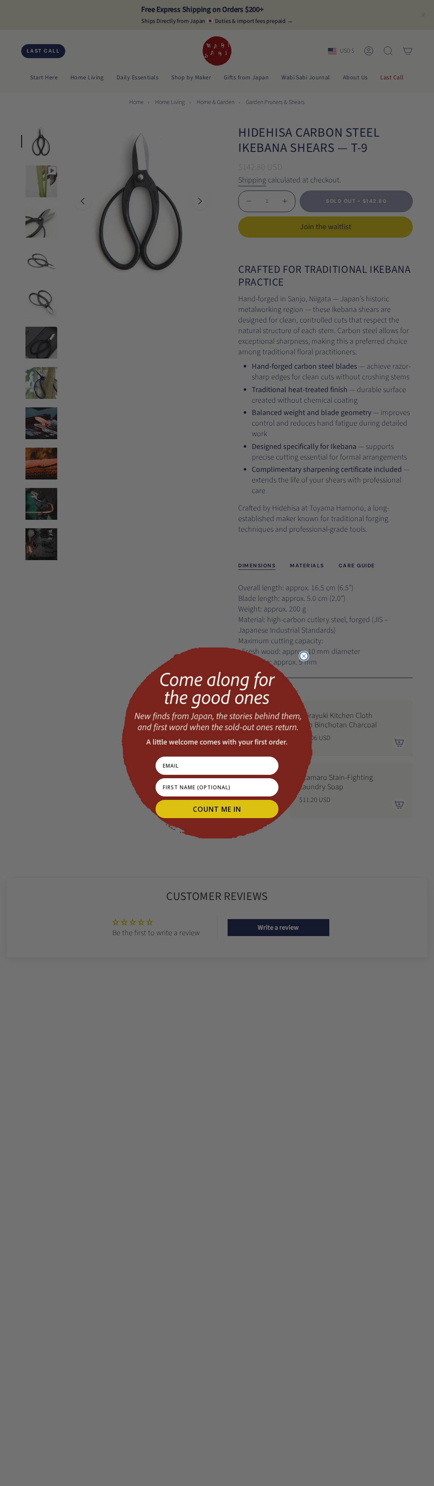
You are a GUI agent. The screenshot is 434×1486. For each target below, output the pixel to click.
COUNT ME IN (217, 809)
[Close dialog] (304, 656)
